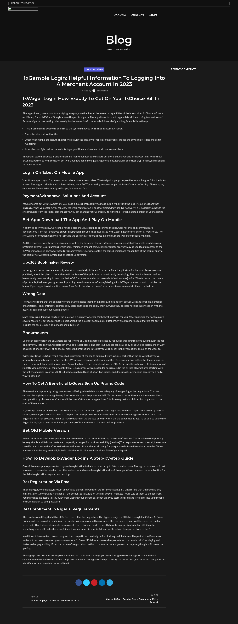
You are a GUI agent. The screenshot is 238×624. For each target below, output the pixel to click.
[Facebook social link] (211, 3)
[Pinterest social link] (218, 3)
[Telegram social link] (226, 3)
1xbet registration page (72, 231)
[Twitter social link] (215, 3)
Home (109, 49)
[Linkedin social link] (222, 3)
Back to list (94, 598)
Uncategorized (123, 49)
